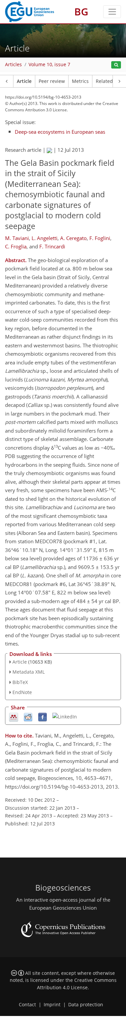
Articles (13, 65)
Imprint (52, 1005)
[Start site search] (116, 65)
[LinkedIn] (64, 716)
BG (81, 11)
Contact (27, 1005)
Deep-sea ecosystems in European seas (60, 131)
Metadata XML (28, 672)
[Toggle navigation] (112, 11)
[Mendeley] (13, 716)
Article (24, 81)
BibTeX (20, 682)
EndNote (22, 692)
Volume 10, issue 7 (49, 65)
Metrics (80, 81)
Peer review (52, 81)
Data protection (85, 1005)
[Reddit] (28, 716)
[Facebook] (42, 716)
